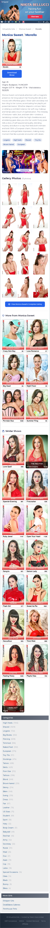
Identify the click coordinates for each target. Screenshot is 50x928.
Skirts (5, 767)
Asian (5, 860)
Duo (5, 856)
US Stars (6, 812)
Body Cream (8, 828)
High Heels (7, 723)
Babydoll (6, 832)
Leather (6, 807)
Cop (4, 864)
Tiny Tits (6, 755)
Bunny (5, 884)
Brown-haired (8, 783)
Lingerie (6, 731)
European (7, 751)
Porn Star (7, 771)
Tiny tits (38, 140)
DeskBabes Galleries (11, 905)
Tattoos (6, 775)
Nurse (5, 848)
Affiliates (25, 924)
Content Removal (32, 921)
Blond (5, 779)
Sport (5, 820)
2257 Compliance (11, 921)
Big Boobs (7, 735)
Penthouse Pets (10, 909)
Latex (5, 868)
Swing (5, 795)
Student (6, 816)
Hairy (5, 824)
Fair (4, 803)
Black (5, 880)
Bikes (5, 888)
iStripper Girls (8, 901)
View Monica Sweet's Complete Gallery (26, 304)
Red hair (6, 836)
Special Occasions (10, 872)
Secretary (7, 844)
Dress (5, 799)
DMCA (21, 921)
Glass (5, 876)
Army (5, 840)
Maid (5, 852)
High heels (17, 140)
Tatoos (6, 763)
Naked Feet (8, 747)
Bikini (5, 791)
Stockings (7, 759)
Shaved (6, 727)
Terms (43, 921)
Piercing (6, 739)
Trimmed (7, 743)
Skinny (5, 787)
